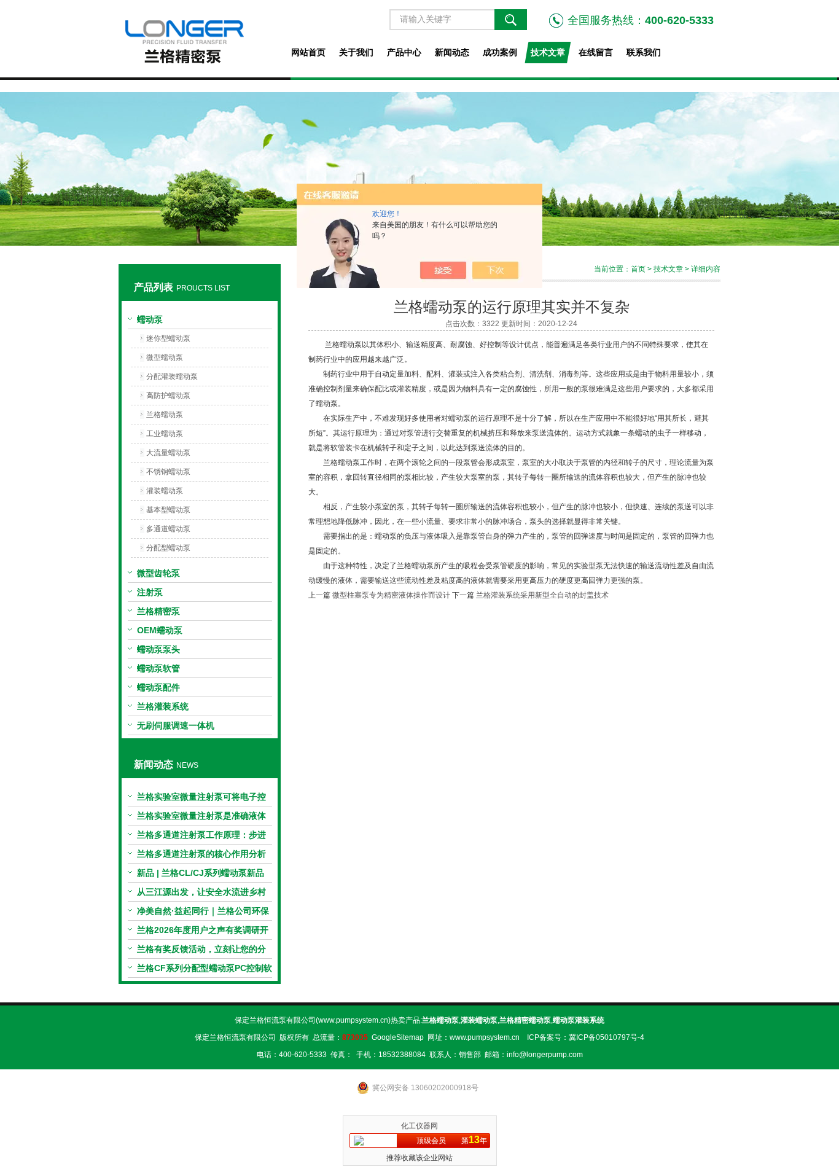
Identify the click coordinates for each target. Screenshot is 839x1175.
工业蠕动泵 (164, 433)
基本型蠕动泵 (168, 510)
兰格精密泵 (158, 611)
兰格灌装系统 (163, 706)
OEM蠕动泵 (159, 630)
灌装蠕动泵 (164, 490)
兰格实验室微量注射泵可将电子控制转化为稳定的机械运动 (201, 799)
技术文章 (548, 52)
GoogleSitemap (398, 1037)
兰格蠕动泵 (164, 414)
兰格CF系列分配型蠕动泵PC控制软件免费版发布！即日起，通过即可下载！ (204, 970)
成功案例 (500, 52)
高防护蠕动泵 (168, 395)
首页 (638, 269)
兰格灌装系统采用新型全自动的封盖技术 (542, 595)
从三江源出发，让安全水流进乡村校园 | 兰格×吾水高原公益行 (201, 894)
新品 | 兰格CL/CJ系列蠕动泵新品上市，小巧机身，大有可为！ (200, 875)
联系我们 (643, 52)
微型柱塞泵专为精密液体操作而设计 (391, 595)
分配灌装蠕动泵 (172, 376)
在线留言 (596, 52)
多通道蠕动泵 (168, 529)
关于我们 (356, 52)
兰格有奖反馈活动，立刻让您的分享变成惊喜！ (201, 951)
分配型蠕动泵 (168, 548)
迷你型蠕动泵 (168, 338)
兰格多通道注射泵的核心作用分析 (201, 854)
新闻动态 (452, 52)
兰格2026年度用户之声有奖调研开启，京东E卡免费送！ (202, 932)
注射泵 (150, 592)
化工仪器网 (419, 1126)
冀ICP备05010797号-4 (606, 1037)
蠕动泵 (150, 319)
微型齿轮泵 (158, 573)
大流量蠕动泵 (168, 452)
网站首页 (308, 52)
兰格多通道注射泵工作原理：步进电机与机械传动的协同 (201, 837)
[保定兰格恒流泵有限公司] (199, 38)
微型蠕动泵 (164, 357)
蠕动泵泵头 (158, 649)
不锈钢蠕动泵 (168, 471)
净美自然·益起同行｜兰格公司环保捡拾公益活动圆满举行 (203, 913)
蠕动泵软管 (158, 668)
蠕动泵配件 (158, 687)
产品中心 (404, 52)
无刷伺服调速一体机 (175, 725)
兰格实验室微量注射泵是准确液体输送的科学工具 (201, 818)
